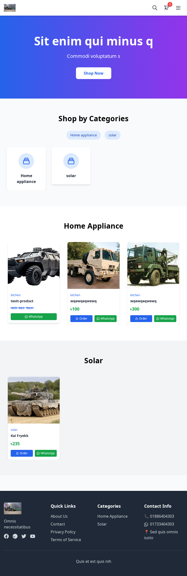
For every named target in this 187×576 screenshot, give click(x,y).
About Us (59, 516)
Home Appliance (112, 516)
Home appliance (83, 135)
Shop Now (93, 73)
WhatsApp (36, 316)
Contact (58, 524)
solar (113, 135)
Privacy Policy (63, 532)
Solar (102, 524)
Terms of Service (66, 539)
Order (83, 318)
